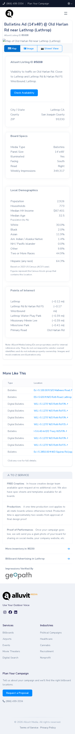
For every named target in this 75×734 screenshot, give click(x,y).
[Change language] (70, 3)
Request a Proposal (17, 693)
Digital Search (10, 657)
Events (6, 645)
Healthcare (46, 639)
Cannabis (45, 645)
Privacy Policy (48, 727)
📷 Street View (50, 48)
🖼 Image (29, 48)
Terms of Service (29, 727)
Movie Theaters (11, 651)
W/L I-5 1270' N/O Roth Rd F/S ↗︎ (51, 410)
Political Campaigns (51, 632)
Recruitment (47, 651)
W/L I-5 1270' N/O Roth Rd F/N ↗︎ (51, 404)
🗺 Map (12, 48)
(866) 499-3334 (15, 3)
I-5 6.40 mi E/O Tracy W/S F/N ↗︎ (50, 431)
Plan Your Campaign (38, 3)
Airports (7, 639)
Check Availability (24, 92)
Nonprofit (45, 657)
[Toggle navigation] (66, 13)
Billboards (8, 632)
